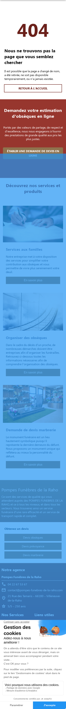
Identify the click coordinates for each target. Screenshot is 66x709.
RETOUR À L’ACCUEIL (33, 88)
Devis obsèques (33, 537)
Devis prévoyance (33, 546)
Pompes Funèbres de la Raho (21, 577)
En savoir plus (33, 280)
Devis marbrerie (33, 555)
